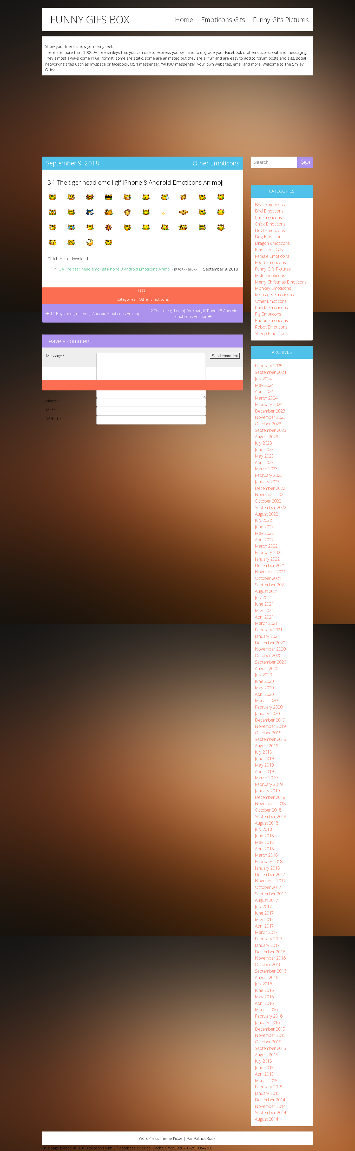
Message (55, 355)
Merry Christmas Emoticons (281, 282)
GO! (305, 162)
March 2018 (266, 855)
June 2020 (264, 681)
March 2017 (266, 932)
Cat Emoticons (268, 217)
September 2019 (270, 739)
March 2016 (266, 1009)
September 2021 (270, 585)
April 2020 (264, 694)
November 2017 (270, 881)
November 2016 (270, 958)
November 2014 (270, 1106)
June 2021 (264, 604)
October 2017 (268, 887)
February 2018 (268, 861)
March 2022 (266, 546)
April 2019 (264, 771)
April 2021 (264, 617)
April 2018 (264, 849)
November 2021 (270, 572)
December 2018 (270, 797)
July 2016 (263, 984)
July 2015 (263, 1061)
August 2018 (266, 823)
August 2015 (266, 1055)
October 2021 (268, 578)
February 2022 (268, 552)
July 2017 (263, 906)
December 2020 (270, 643)
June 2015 (264, 1067)
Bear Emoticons (270, 205)
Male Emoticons (270, 275)
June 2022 (264, 527)
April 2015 (264, 1074)
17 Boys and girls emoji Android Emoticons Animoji (94, 313)
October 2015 (268, 1042)
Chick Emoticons (270, 224)
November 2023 (270, 417)
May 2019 (264, 765)
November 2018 (270, 803)
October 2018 (268, 810)
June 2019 (264, 758)
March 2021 (266, 623)
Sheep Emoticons (271, 333)
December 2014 (270, 1100)
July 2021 (263, 597)
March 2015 (266, 1080)
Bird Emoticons (269, 211)
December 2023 (270, 411)
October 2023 (268, 424)
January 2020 (267, 713)
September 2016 (270, 971)
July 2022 (263, 520)
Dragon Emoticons (272, 243)
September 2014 (270, 1112)
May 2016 (264, 997)
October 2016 (268, 964)
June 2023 (264, 449)
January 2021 (267, 636)
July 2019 (263, 752)
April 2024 (264, 391)
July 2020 (263, 675)
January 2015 (267, 1093)
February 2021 (268, 630)
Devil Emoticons (270, 230)
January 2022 (267, 559)
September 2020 (270, 662)
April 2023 (264, 462)
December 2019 (270, 720)
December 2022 (270, 488)
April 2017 (264, 926)
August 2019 (266, 746)
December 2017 (270, 874)
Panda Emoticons (271, 308)
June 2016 (264, 990)
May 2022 (264, 533)
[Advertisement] (177, 114)
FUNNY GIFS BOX (89, 19)
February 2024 (268, 404)
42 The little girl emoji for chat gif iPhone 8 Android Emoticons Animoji (192, 313)
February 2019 (268, 784)
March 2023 (266, 469)
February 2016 (268, 1016)
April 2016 (264, 1003)
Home (184, 19)
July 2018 (263, 829)
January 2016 (267, 1022)
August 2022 (266, 514)
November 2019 (270, 726)
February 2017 (268, 939)
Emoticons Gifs (223, 19)
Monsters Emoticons (274, 295)
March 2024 (266, 398)
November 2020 (270, 649)
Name (52, 400)
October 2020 (268, 655)
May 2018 (264, 842)
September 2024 (270, 372)
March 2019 (266, 778)
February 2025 (268, 366)
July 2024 (263, 379)
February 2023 (268, 475)
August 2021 (266, 591)
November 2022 (270, 494)
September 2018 (270, 816)
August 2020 (266, 668)
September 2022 (270, 507)
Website (53, 418)
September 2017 (270, 894)
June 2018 (264, 836)
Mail (50, 409)
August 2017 (266, 900)
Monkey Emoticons (273, 288)
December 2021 (270, 565)
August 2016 (266, 977)
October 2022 (268, 501)
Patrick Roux (204, 1138)
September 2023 (270, 430)
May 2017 (264, 919)
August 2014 (266, 1119)
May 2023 (264, 456)
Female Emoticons (272, 256)
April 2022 (264, 540)
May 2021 (264, 610)
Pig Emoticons (268, 314)
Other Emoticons (216, 163)
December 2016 (270, 952)
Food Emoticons (270, 262)
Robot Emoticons (271, 327)
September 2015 (270, 1048)
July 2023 (263, 443)
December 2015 (270, 1029)
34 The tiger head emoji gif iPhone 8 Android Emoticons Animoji (135, 182)
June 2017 (264, 913)
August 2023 (266, 437)
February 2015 (268, 1087)
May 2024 (264, 385)
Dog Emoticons (269, 237)
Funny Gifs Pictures (281, 19)
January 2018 (267, 868)
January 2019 (267, 791)
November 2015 (270, 1035)
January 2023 (267, 482)
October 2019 (268, 733)
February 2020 (268, 707)
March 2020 (266, 700)
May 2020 (264, 688)
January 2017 (267, 945)
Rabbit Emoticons (271, 320)
